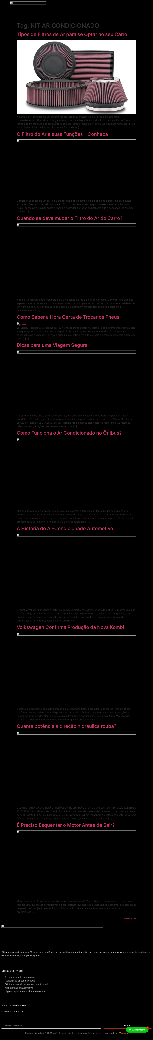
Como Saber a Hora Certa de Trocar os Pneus (68, 317)
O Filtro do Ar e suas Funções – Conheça (62, 134)
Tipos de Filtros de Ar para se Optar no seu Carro (72, 34)
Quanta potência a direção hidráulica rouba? (66, 726)
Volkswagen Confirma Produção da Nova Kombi (70, 627)
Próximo (130, 918)
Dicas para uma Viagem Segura (52, 345)
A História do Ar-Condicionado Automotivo (65, 528)
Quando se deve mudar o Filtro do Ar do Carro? (70, 218)
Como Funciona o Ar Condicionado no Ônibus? (69, 433)
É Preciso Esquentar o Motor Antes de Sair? (66, 825)
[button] (100, 6)
